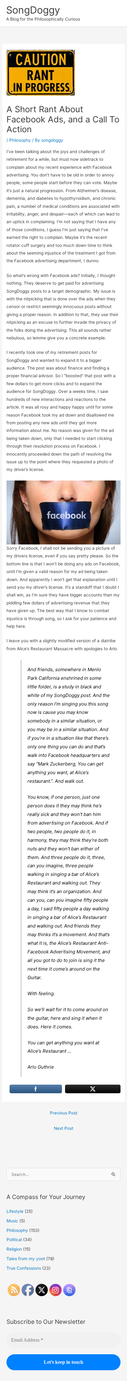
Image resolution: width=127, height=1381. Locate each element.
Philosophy (20, 140)
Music (12, 1220)
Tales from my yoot (25, 1258)
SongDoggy (33, 10)
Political (14, 1239)
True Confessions (23, 1268)
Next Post (63, 1128)
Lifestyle (14, 1211)
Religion (14, 1249)
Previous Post (63, 1112)
